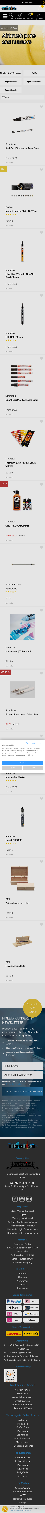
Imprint (40, 743)
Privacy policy (31, 743)
